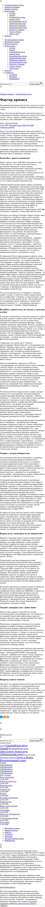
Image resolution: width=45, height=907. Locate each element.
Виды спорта (10, 11)
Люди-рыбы (4, 822)
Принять (4, 906)
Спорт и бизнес (15, 32)
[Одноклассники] (4, 717)
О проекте (9, 73)
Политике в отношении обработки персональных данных (19, 902)
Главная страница (7, 94)
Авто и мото (14, 34)
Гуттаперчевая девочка (9, 818)
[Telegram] (7, 717)
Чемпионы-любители (17, 26)
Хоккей (12, 15)
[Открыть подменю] (16, 46)
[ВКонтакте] (1, 717)
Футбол (12, 13)
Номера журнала (11, 9)
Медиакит (13, 77)
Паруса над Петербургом (10, 814)
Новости (8, 36)
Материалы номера (12, 7)
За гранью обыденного (9, 798)
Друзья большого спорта (14, 5)
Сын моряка (5, 810)
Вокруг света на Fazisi (8, 806)
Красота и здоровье (16, 30)
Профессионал (6, 802)
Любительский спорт (17, 24)
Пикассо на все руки (8, 781)
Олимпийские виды (17, 17)
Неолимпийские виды (18, 21)
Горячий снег (5, 790)
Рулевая (3, 794)
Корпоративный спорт (18, 28)
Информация (14, 79)
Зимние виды (14, 19)
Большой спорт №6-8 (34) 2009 (22, 125)
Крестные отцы (6, 785)
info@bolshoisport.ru (7, 887)
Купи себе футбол (7, 777)
